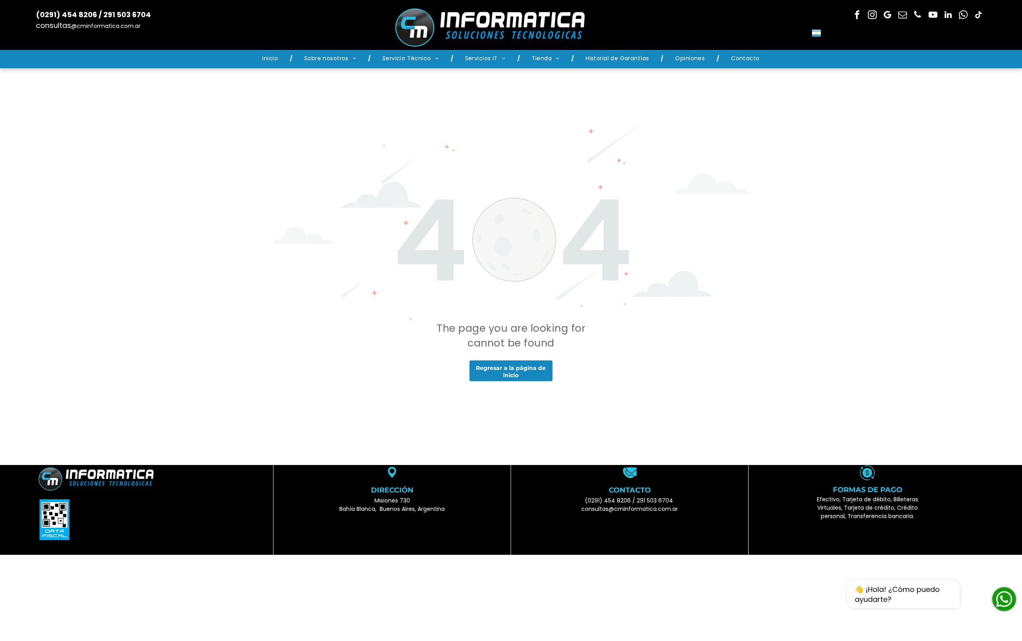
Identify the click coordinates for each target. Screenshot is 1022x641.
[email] (902, 15)
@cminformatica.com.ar (106, 26)
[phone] (917, 15)
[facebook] (857, 15)
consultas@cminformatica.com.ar (629, 509)
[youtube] (933, 15)
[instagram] (872, 15)
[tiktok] (978, 15)
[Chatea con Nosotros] (1004, 599)
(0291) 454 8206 (608, 500)
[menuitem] (271, 59)
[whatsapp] (963, 15)
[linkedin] (948, 15)
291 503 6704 (655, 500)
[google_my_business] (887, 15)
